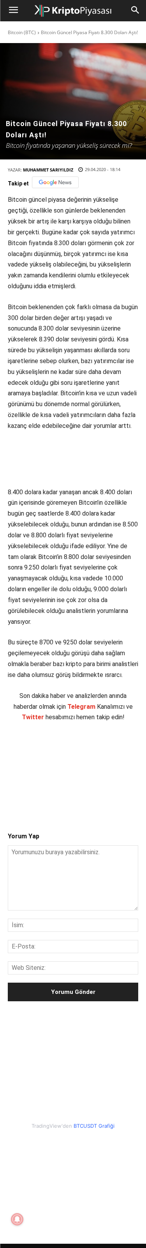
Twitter (33, 717)
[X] (58, 793)
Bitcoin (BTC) (22, 32)
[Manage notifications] (17, 1219)
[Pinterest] (76, 793)
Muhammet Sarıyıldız (48, 170)
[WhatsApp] (94, 793)
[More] (130, 793)
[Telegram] (112, 793)
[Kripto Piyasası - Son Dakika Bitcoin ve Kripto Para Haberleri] (73, 10)
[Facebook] (40, 793)
